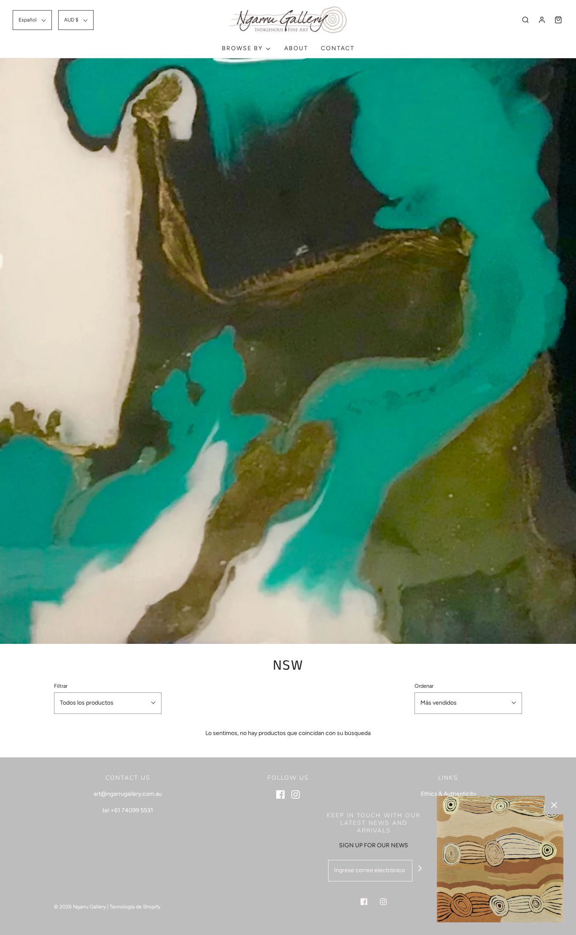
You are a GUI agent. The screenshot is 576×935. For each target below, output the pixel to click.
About (296, 48)
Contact (338, 48)
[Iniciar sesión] (542, 20)
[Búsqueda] (525, 20)
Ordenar (424, 686)
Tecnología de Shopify (135, 907)
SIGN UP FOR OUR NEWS (373, 845)
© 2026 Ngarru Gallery (80, 907)
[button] (32, 20)
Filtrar (60, 686)
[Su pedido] (558, 20)
